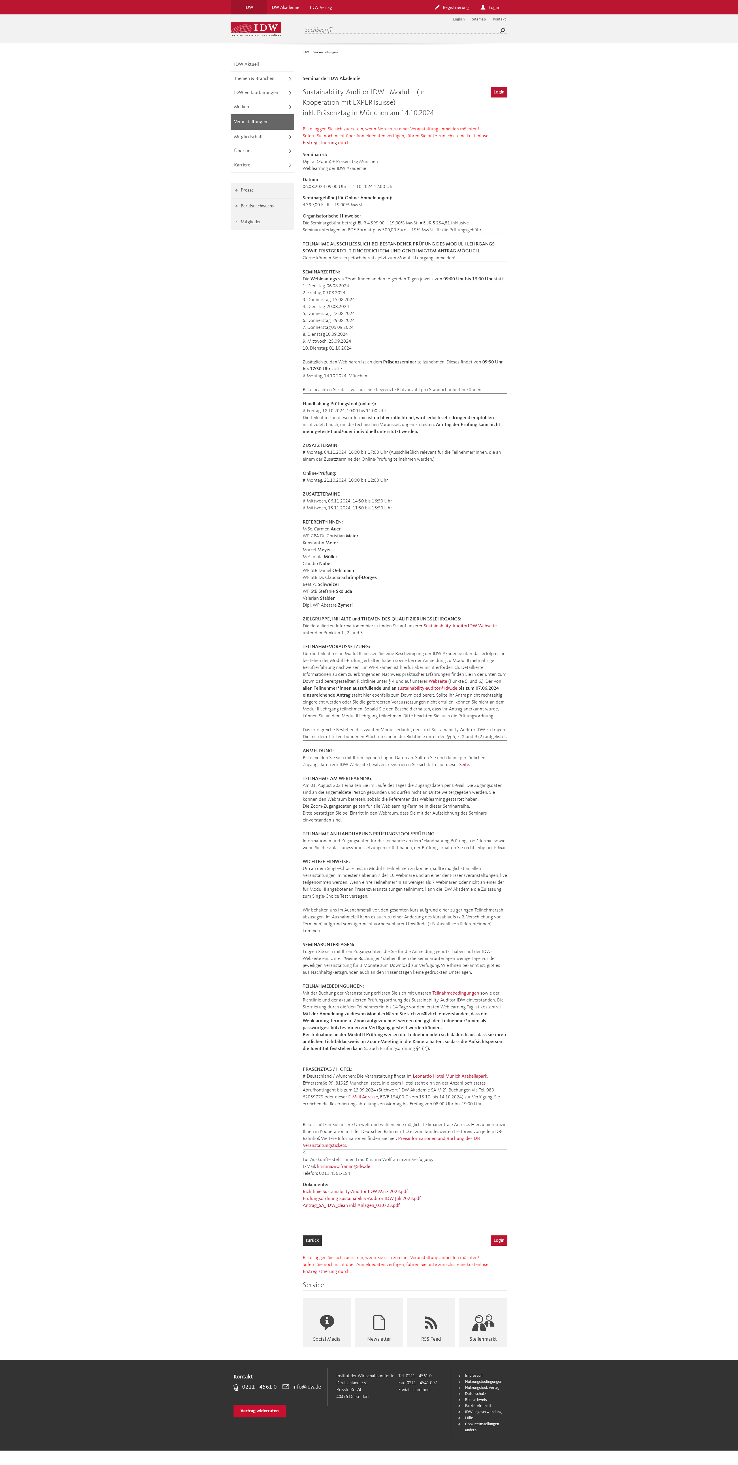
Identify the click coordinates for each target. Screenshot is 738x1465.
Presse (247, 190)
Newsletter (379, 1339)
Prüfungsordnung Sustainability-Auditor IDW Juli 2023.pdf (362, 1198)
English (459, 19)
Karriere (242, 165)
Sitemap (479, 19)
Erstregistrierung (320, 142)
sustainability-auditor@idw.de (427, 688)
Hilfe (469, 1418)
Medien (241, 106)
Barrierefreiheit (478, 1406)
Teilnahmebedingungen (455, 993)
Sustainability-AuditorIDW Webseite (460, 626)
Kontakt (499, 19)
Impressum (474, 1376)
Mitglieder (251, 222)
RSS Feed (431, 1339)
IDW (306, 52)
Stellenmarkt (483, 1339)
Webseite (438, 681)
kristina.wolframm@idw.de (343, 1166)
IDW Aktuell (246, 64)
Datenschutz (475, 1394)
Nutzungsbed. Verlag (482, 1388)
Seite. (464, 764)
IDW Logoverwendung (483, 1412)
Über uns (243, 151)
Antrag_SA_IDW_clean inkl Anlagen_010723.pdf (351, 1205)
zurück (312, 1240)
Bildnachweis (476, 1400)
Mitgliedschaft (248, 136)
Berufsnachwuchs (257, 206)
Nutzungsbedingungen (483, 1382)
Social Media (327, 1339)
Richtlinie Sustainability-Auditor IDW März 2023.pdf (355, 1191)
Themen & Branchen (254, 78)
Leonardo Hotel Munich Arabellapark (450, 1076)
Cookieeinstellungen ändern (482, 1427)
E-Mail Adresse (363, 1097)
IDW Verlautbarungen (256, 92)
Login (499, 92)
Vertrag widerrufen (259, 1411)
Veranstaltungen (250, 121)
